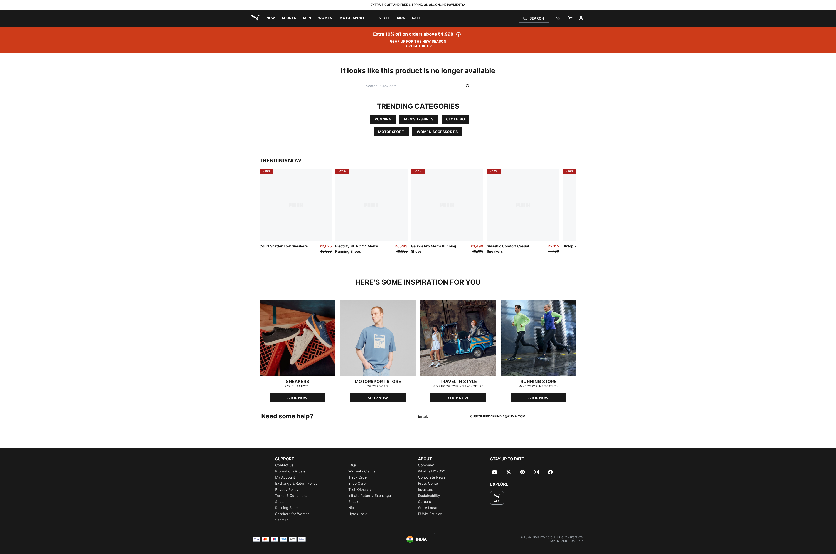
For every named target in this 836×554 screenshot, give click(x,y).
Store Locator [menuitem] (429, 508)
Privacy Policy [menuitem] (286, 489)
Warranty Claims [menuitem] (361, 471)
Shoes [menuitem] (280, 501)
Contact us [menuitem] (284, 465)
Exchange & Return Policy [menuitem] (296, 483)
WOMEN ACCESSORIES (437, 132)
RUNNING (383, 119)
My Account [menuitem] (285, 477)
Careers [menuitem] (424, 501)
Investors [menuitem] (425, 489)
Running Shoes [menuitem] (287, 508)
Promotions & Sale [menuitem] (290, 471)
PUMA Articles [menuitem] (430, 514)
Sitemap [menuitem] (282, 520)
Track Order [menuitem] (358, 477)
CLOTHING (455, 119)
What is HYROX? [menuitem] (431, 471)
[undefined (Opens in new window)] (497, 498)
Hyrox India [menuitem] (357, 514)
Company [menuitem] (426, 465)
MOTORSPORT (391, 132)
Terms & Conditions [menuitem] (291, 495)
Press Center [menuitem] (428, 483)
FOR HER (425, 46)
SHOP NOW (297, 398)
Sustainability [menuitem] (429, 495)
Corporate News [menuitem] (431, 477)
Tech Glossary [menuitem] (360, 489)
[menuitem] (270, 18)
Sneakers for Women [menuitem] (292, 514)
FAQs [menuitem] (352, 465)
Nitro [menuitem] (352, 508)
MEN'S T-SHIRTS (418, 119)
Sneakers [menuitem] (355, 501)
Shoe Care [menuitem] (357, 483)
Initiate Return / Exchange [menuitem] (369, 495)
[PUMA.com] (254, 18)
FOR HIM (411, 46)
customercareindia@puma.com (497, 416)
